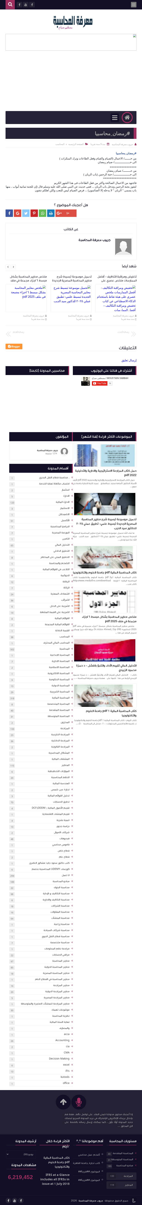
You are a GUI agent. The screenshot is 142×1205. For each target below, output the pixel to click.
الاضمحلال (64, 514)
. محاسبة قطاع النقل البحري (54, 477)
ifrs (67, 1071)
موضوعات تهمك (61, 1010)
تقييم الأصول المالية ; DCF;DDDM (51, 808)
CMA (67, 1052)
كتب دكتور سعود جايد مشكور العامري (49, 863)
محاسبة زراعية (62, 924)
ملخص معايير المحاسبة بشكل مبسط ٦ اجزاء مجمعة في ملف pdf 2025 (109, 619)
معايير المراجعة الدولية (57, 991)
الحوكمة (65, 575)
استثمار (66, 490)
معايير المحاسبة (61, 961)
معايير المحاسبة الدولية (57, 967)
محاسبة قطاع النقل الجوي (56, 936)
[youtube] (14, 1200)
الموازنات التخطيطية (59, 771)
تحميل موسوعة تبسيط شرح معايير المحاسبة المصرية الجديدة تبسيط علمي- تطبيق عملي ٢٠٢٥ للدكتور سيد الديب (106, 523)
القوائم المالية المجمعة (57, 624)
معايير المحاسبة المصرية (56, 973)
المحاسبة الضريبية (60, 692)
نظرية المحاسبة (61, 1016)
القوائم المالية (62, 618)
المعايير (66, 765)
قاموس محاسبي (61, 844)
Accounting (62, 1040)
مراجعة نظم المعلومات (57, 948)
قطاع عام (64, 857)
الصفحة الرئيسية (76, 144)
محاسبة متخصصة (60, 942)
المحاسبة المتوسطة (59, 716)
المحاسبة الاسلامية (59, 667)
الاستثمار (65, 508)
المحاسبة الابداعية (60, 655)
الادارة (66, 496)
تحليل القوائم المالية (59, 796)
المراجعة (65, 728)
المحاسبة (65, 649)
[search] (10, 4)
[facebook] (21, 1200)
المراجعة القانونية (60, 747)
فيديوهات (65, 838)
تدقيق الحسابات (61, 802)
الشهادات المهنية (60, 594)
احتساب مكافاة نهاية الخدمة (54, 484)
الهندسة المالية (61, 783)
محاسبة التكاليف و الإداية (56, 893)
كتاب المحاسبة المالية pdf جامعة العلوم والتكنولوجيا (104, 572)
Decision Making (59, 1059)
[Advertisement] (71, 83)
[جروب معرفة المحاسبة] (72, 21)
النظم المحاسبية (60, 777)
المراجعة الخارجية (60, 734)
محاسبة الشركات (60, 906)
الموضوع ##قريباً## (89, 1171)
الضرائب (65, 600)
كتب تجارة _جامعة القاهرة (86, 1163)
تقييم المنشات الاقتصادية (56, 814)
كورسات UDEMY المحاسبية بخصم (51, 869)
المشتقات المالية (61, 759)
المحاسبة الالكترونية (59, 673)
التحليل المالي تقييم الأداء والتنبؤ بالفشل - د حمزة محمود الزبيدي (106, 667)
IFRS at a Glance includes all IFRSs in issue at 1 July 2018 (55, 1179)
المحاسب (65, 636)
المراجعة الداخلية (60, 740)
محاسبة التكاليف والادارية (56, 900)
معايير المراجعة (61, 985)
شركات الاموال (62, 832)
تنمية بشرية (63, 820)
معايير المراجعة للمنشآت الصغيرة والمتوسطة (45, 1004)
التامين (66, 539)
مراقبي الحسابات (61, 955)
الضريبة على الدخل (60, 606)
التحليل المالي (62, 545)
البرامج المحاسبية (60, 526)
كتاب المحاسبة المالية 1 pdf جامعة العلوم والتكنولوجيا (111, 713)
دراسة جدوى (63, 826)
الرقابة (66, 581)
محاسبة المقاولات (60, 912)
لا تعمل (66, 875)
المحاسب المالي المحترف (56, 643)
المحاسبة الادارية (61, 661)
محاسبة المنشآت (60, 918)
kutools (65, 1077)
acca (67, 1034)
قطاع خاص (64, 851)
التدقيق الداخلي (62, 551)
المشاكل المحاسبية (59, 753)
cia (68, 1046)
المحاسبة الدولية (61, 685)
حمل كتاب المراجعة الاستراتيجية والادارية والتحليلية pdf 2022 (105, 473)
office (66, 1083)
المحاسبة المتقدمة (59, 710)
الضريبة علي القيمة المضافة (55, 612)
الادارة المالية (63, 502)
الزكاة (66, 588)
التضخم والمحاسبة (59, 563)
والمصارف (64, 1028)
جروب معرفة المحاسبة (123, 315)
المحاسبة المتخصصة (58, 704)
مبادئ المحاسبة (61, 881)
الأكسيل (65, 520)
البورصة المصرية (61, 532)
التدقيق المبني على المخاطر (55, 557)
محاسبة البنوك (62, 887)
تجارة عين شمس (60, 789)
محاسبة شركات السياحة (57, 930)
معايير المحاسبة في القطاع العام (52, 979)
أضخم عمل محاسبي (89, 1154)
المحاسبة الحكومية (59, 679)
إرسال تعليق (128, 360)
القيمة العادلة (62, 630)
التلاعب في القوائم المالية (56, 569)
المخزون (65, 722)
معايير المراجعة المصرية (57, 997)
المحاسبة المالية (61, 698)
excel (66, 1065)
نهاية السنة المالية (60, 1022)
